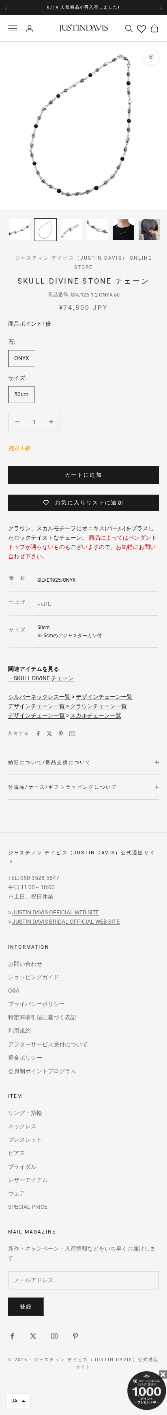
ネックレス (22, 1126)
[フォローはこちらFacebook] (12, 1336)
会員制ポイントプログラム (42, 1071)
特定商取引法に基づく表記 (42, 1017)
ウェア (16, 1193)
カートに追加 (83, 475)
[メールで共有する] (72, 733)
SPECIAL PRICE (27, 1207)
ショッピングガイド (33, 977)
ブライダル (22, 1166)
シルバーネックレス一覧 (39, 697)
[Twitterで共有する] (49, 733)
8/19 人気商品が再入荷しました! (83, 7)
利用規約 (19, 1030)
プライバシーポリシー (36, 1004)
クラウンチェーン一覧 (98, 706)
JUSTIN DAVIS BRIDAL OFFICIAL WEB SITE (66, 921)
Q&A (13, 990)
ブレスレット (25, 1139)
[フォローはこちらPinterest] (75, 1336)
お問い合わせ (25, 963)
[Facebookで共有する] (38, 733)
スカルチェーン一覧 (95, 715)
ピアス (16, 1153)
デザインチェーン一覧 (104, 697)
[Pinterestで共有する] (61, 733)
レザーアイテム (28, 1180)
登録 (26, 1307)
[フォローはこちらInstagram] (54, 1336)
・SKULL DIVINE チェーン (41, 678)
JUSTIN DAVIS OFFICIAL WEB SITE (55, 912)
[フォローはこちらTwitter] (33, 1336)
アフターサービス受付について (48, 1044)
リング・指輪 (25, 1113)
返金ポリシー (25, 1057)
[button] (18, 1401)
